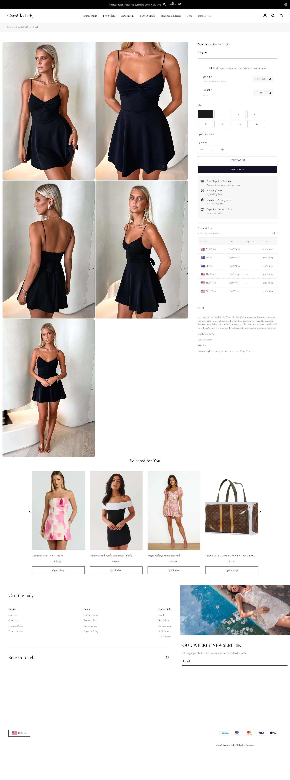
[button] (30, 510)
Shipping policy (91, 615)
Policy (87, 609)
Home (10, 27)
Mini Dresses (204, 15)
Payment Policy (91, 631)
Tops (189, 15)
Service (12, 609)
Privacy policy (90, 625)
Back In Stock (147, 15)
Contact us (13, 620)
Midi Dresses (164, 631)
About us (12, 615)
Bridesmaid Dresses (171, 15)
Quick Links (164, 609)
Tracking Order (15, 625)
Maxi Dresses (164, 636)
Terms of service (15, 631)
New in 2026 (127, 15)
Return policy (90, 620)
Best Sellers (109, 15)
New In (161, 615)
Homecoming (90, 15)
